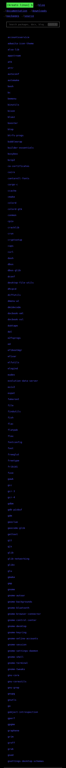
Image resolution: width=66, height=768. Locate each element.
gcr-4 (11, 497)
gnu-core (13, 675)
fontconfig (15, 442)
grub (10, 749)
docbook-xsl (16, 319)
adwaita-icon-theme (21, 43)
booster (13, 123)
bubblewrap (15, 141)
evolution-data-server (23, 380)
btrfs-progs (16, 135)
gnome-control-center (22, 620)
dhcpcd (12, 288)
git (10, 540)
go (9, 706)
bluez (11, 117)
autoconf (13, 74)
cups (10, 245)
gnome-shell (16, 656)
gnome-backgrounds (20, 601)
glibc (11, 564)
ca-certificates (18, 166)
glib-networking (18, 558)
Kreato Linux (18, 5)
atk (10, 61)
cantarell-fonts (18, 178)
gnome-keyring (17, 632)
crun (10, 233)
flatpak (13, 429)
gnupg (11, 693)
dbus (10, 264)
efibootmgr (15, 350)
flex (10, 436)
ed (9, 344)
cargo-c (13, 184)
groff (11, 742)
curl (10, 252)
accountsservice (18, 37)
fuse (10, 472)
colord (12, 202)
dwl (10, 331)
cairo (11, 172)
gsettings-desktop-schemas (26, 761)
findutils (14, 411)
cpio (10, 221)
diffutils (14, 295)
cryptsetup (15, 239)
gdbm (10, 503)
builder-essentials (21, 147)
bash (10, 86)
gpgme (11, 724)
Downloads (39, 10)
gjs (10, 546)
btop (10, 129)
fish (10, 417)
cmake (11, 196)
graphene (13, 730)
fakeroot (13, 399)
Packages (12, 15)
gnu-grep (13, 687)
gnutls (12, 699)
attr (10, 68)
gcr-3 (11, 491)
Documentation (16, 10)
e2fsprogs (14, 338)
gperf (11, 718)
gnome (11, 589)
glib (10, 552)
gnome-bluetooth (18, 607)
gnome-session (17, 644)
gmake (11, 577)
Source (29, 15)
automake (13, 80)
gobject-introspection (23, 712)
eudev (11, 374)
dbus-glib (14, 270)
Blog (41, 5)
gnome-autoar (16, 595)
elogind (13, 368)
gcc (10, 485)
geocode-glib (16, 528)
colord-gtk (15, 209)
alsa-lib (13, 49)
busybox (13, 153)
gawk (10, 479)
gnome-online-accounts (23, 638)
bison (11, 111)
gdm (10, 515)
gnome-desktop (17, 626)
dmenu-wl (13, 301)
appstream (14, 55)
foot (10, 448)
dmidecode (14, 307)
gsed (10, 755)
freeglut (13, 454)
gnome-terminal (18, 663)
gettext (13, 534)
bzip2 (11, 160)
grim (10, 736)
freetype (13, 460)
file (10, 405)
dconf (11, 276)
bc (9, 92)
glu (10, 571)
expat (11, 393)
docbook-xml (16, 313)
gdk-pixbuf (15, 509)
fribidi (13, 466)
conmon (12, 215)
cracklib (13, 227)
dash (10, 258)
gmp (10, 583)
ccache (12, 190)
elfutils (13, 362)
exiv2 (11, 387)
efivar (12, 356)
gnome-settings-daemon (23, 650)
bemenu (12, 98)
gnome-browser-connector (24, 613)
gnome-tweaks (16, 669)
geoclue (13, 522)
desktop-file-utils (21, 282)
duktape (13, 325)
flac (10, 423)
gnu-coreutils (17, 681)
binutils (13, 104)
